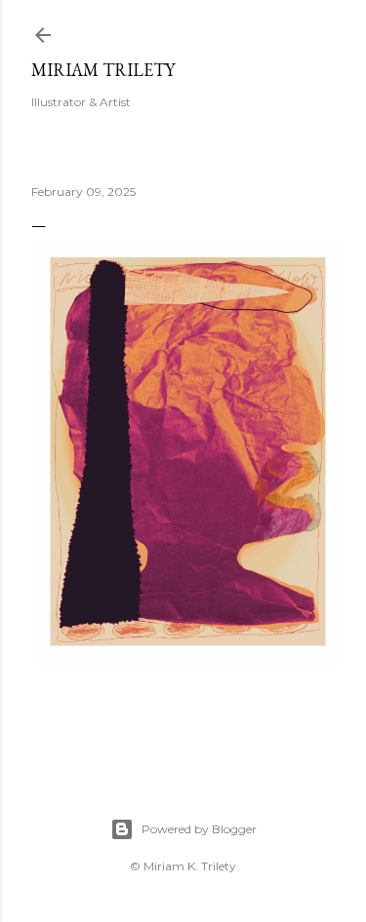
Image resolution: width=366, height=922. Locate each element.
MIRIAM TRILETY (103, 69)
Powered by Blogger (199, 829)
